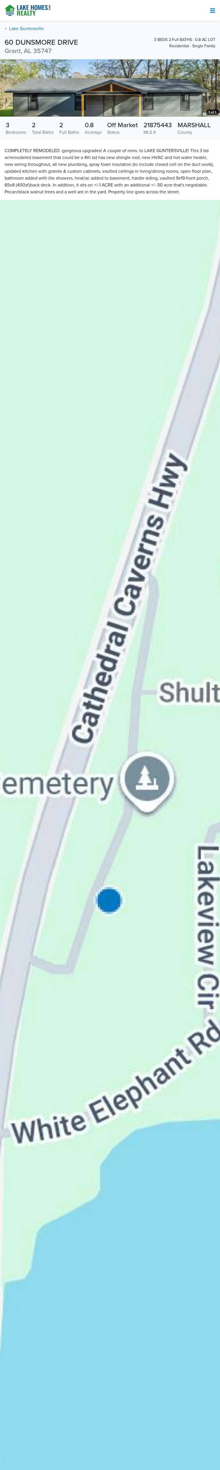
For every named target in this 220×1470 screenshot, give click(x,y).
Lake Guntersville (26, 29)
